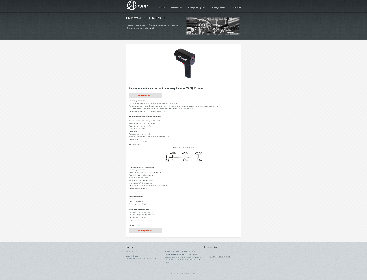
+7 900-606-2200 (131, 252)
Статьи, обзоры (218, 7)
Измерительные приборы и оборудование (163, 25)
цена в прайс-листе (145, 95)
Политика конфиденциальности (219, 257)
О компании (176, 7)
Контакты (236, 7)
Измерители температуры (136, 28)
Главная (161, 7)
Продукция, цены (196, 7)
